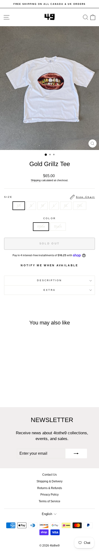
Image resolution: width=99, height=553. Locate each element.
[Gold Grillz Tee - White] (18, 390)
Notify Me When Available (49, 265)
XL (66, 205)
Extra (49, 290)
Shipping (36, 180)
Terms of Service (49, 501)
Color (49, 218)
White (41, 226)
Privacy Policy (49, 494)
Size (49, 197)
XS (19, 205)
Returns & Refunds (49, 488)
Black (58, 226)
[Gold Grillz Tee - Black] (24, 390)
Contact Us (49, 474)
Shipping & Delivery (49, 481)
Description (49, 280)
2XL (79, 205)
